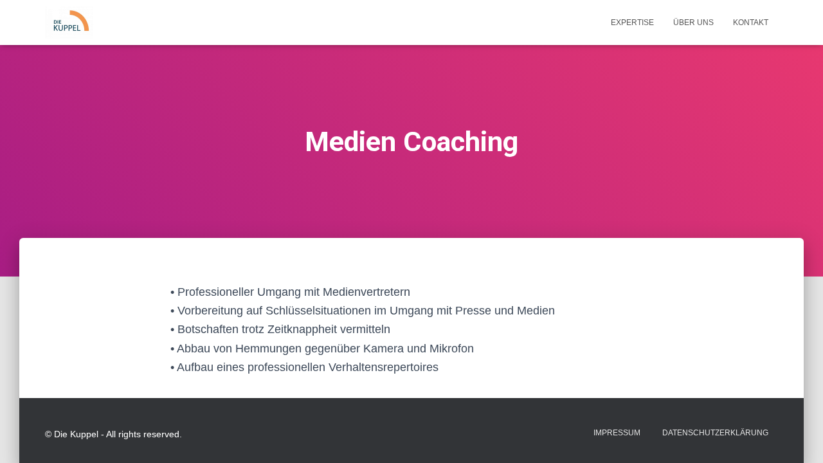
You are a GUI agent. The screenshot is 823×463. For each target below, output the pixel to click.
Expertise (632, 22)
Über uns (693, 22)
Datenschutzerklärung (715, 432)
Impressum (616, 432)
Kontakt (750, 22)
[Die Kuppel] (69, 22)
